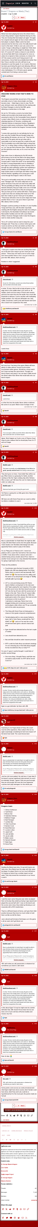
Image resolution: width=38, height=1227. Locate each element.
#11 (35, 674)
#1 (36, 22)
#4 (36, 266)
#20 (35, 1066)
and (8, 76)
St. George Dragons (6, 1177)
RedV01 (4, 14)
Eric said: (6, 1079)
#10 (35, 508)
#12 (35, 716)
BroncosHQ (4, 1171)
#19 (35, 1023)
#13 (35, 743)
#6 (36, 353)
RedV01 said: (7, 465)
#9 (36, 452)
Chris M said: (7, 279)
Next (22, 17)
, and (13, 232)
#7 (36, 382)
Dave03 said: (7, 395)
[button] (3, 3)
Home (8, 1135)
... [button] (16, 17)
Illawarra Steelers (6, 1181)
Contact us (5, 1130)
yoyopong (34, 1200)
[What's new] (31, 3)
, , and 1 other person (17, 668)
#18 (35, 975)
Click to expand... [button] (19, 537)
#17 (35, 931)
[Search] (35, 3)
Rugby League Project (7, 1174)
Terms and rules (16, 1130)
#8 (36, 416)
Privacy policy (28, 1130)
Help (3, 1135)
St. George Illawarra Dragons (9, 1164)
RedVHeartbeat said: (9, 327)
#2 (36, 82)
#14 (35, 794)
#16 (35, 887)
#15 (35, 855)
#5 (36, 314)
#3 (36, 238)
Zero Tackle (4, 1167)
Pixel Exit (9, 1225)
